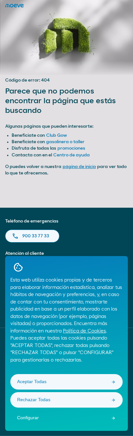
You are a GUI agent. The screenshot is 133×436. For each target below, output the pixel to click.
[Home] (14, 5)
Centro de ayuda (71, 155)
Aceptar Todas (31, 381)
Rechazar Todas (33, 399)
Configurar (28, 417)
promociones (71, 148)
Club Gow (56, 135)
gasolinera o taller (65, 142)
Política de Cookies (84, 331)
